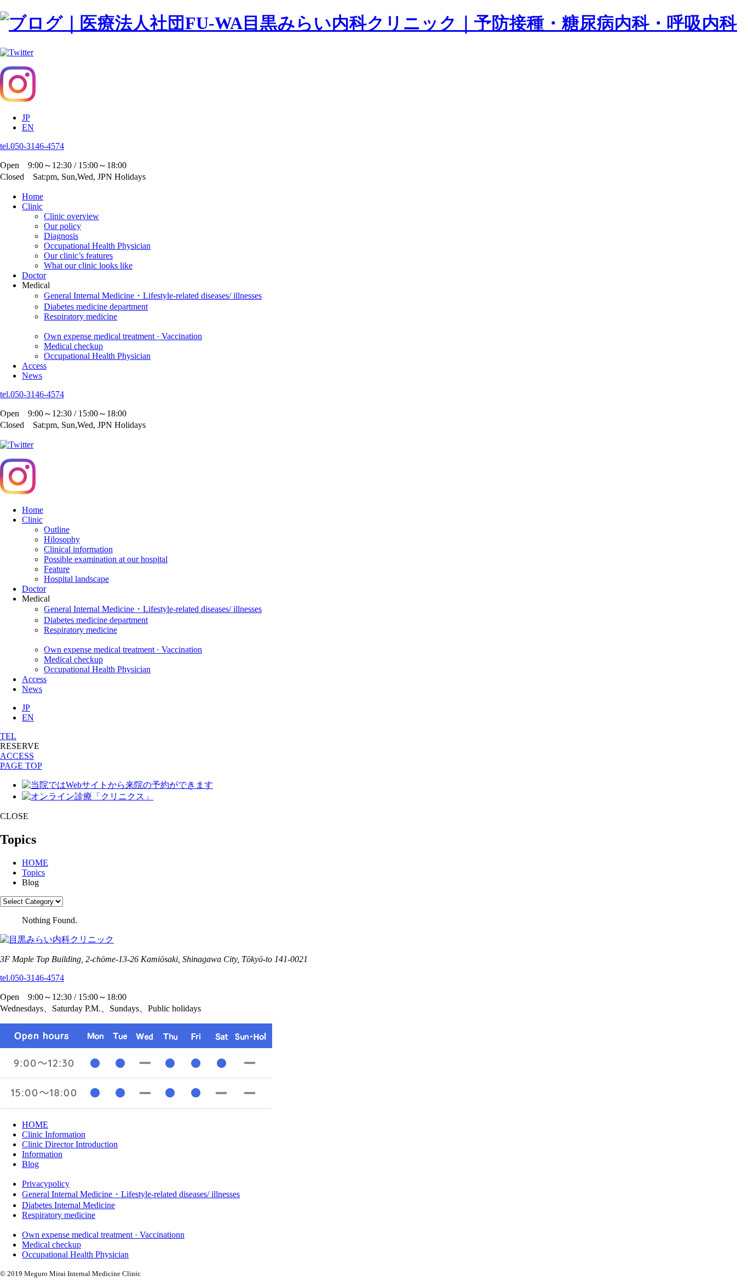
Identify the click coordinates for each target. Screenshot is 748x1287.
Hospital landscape (76, 579)
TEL (8, 736)
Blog (30, 1164)
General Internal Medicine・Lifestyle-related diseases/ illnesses (153, 295)
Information (42, 1154)
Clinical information (78, 549)
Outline (57, 529)
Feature (57, 569)
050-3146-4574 (32, 146)
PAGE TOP (21, 765)
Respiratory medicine (80, 316)
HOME (35, 1124)
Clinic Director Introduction (70, 1144)
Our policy (62, 226)
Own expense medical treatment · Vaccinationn (103, 1234)
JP (26, 117)
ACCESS (17, 755)
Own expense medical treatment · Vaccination (123, 336)
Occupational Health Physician (97, 245)
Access (34, 365)
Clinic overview (71, 216)
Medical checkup (73, 346)
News (32, 375)
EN (28, 127)
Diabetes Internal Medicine (68, 1205)
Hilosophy (62, 539)
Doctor (34, 275)
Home (32, 196)
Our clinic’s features (78, 255)
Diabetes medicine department (96, 306)
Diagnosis (61, 236)
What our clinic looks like (88, 265)
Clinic (32, 206)
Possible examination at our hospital (106, 559)
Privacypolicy (46, 1183)
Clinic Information (53, 1134)
